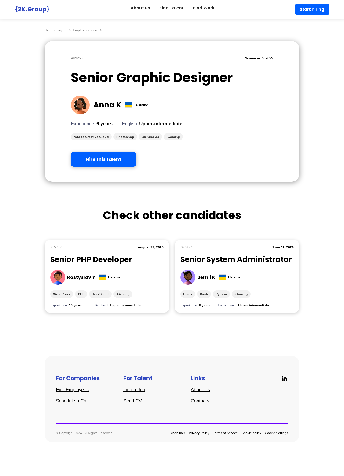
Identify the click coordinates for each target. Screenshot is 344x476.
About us (140, 8)
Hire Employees (72, 389)
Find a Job (134, 389)
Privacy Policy (199, 433)
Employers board (85, 30)
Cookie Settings (276, 433)
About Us (200, 389)
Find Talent (171, 8)
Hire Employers (56, 30)
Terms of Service (225, 433)
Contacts (200, 400)
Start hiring (312, 9)
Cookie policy (251, 433)
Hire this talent (103, 159)
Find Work (203, 8)
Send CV (132, 400)
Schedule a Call (72, 400)
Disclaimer (177, 433)
